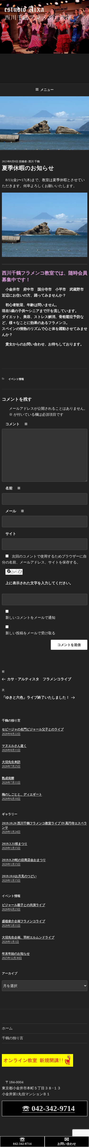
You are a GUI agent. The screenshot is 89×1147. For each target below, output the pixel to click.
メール (14, 511)
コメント (16, 424)
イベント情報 (16, 379)
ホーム (7, 1028)
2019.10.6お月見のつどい (19, 876)
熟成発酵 (8, 778)
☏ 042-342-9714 (48, 1108)
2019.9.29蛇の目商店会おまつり (24, 860)
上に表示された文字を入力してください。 (39, 583)
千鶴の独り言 (12, 1038)
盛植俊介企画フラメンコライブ (23, 921)
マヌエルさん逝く (14, 746)
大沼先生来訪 (11, 762)
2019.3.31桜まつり (14, 843)
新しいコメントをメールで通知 (30, 618)
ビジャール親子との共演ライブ (23, 905)
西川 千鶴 (34, 161)
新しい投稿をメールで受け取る (30, 633)
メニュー (47, 90)
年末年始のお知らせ (16, 953)
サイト (10, 534)
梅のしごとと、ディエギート (22, 794)
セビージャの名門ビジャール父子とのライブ (33, 729)
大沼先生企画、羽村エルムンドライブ (28, 937)
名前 (13, 488)
